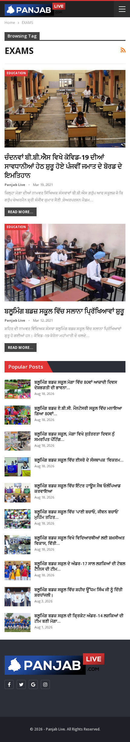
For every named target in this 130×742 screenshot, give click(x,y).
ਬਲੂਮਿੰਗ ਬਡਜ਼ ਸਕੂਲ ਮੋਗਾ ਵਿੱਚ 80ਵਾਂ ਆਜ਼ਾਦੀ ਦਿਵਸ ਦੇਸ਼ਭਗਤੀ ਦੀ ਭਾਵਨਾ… (75, 384)
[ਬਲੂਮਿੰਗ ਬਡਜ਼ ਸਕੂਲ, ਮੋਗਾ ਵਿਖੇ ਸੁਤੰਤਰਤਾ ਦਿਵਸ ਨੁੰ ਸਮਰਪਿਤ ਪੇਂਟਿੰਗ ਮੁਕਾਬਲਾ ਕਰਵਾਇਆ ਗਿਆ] (18, 441)
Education (16, 73)
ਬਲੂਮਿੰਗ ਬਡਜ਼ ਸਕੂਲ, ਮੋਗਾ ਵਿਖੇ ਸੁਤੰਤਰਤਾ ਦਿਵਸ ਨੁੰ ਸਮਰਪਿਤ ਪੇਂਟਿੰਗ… (74, 436)
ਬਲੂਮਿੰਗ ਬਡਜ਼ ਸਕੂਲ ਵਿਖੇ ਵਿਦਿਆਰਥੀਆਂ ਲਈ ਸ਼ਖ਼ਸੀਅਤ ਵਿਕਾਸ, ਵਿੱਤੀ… (79, 540)
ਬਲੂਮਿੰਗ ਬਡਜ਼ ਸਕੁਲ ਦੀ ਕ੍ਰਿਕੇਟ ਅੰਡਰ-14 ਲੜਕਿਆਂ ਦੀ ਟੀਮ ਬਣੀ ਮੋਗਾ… (78, 618)
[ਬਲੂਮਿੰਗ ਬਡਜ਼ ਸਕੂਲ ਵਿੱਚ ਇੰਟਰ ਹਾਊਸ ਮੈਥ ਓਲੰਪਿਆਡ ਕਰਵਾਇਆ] (18, 492)
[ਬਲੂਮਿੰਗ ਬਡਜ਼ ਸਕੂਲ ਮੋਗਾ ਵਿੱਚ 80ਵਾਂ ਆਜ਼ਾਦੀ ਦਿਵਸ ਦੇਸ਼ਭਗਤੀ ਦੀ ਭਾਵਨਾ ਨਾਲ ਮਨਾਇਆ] (18, 389)
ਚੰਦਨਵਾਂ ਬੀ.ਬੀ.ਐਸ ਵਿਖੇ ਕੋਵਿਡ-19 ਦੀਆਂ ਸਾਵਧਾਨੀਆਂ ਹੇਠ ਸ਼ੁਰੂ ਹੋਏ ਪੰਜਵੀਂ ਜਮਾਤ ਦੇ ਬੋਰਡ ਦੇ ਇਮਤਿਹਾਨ (63, 166)
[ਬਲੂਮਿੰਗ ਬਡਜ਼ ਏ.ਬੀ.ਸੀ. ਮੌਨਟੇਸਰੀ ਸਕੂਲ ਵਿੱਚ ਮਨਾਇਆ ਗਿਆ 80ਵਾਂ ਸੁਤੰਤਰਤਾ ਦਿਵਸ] (18, 415)
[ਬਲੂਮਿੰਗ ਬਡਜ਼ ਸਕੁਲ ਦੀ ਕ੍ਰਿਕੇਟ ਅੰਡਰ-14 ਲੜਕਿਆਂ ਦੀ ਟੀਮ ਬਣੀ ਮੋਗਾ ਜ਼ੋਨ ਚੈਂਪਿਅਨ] (18, 622)
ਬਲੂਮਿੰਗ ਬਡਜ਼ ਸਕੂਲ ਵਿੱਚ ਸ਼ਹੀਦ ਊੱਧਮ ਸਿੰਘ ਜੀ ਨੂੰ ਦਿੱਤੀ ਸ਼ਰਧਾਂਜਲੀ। (78, 592)
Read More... (20, 211)
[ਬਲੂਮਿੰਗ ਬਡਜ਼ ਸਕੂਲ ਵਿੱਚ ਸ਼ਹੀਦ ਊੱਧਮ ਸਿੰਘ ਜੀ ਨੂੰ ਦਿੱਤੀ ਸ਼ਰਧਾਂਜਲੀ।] (18, 596)
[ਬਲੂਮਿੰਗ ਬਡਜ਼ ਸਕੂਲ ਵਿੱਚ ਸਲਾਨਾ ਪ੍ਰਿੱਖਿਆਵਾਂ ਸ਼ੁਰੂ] (65, 262)
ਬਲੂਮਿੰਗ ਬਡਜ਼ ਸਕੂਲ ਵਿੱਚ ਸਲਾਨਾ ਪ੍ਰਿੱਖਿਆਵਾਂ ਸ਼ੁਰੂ (64, 310)
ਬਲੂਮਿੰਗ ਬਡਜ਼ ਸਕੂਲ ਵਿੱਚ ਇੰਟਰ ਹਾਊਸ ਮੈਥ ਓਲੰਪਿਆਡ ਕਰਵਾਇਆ (77, 488)
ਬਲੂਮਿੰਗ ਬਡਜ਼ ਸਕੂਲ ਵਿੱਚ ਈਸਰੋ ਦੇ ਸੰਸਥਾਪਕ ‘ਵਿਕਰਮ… (79, 460)
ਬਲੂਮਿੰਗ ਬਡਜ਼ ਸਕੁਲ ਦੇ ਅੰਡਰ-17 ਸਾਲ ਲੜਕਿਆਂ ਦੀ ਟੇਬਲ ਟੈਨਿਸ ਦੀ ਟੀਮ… (79, 566)
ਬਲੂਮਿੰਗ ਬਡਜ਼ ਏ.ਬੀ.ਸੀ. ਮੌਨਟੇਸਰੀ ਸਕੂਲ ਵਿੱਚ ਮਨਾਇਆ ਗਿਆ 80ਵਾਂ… (78, 410)
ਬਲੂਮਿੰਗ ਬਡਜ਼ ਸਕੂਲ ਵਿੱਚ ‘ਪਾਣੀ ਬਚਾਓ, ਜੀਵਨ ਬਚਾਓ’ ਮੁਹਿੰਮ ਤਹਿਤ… (76, 514)
